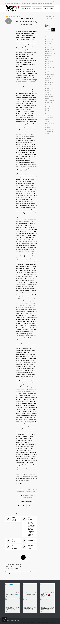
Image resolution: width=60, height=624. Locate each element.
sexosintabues (32, 491)
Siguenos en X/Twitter (47, 3)
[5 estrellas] (13, 16)
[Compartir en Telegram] (34, 506)
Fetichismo (48, 55)
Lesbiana (48, 78)
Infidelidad (48, 70)
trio (31, 497)
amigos (27, 495)
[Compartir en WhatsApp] (29, 506)
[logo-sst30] (12, 8)
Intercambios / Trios (26, 19)
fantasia (32, 495)
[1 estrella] (6, 16)
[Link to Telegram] (53, 1)
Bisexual (47, 39)
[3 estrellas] (9, 16)
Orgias (47, 94)
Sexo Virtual (48, 111)
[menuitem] (17, 8)
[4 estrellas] (11, 16)
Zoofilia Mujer (49, 131)
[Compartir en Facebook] (18, 506)
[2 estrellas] (8, 16)
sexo (28, 497)
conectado (22, 572)
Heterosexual (49, 62)
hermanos (23, 497)
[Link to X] (51, 1)
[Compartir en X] (23, 506)
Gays (46, 60)
